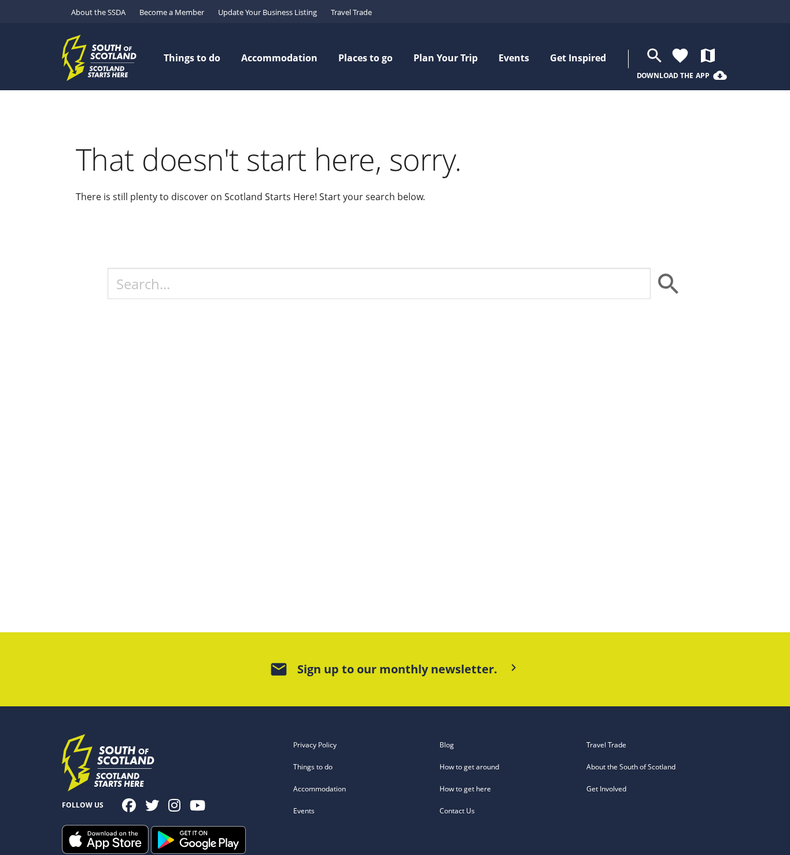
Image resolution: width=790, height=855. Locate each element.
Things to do (313, 767)
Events (304, 811)
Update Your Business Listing (267, 12)
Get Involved (606, 789)
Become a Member (171, 12)
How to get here (465, 789)
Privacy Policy (315, 745)
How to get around (469, 767)
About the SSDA (98, 12)
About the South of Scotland (630, 767)
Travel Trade (351, 12)
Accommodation (319, 789)
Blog (447, 745)
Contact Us (457, 811)
